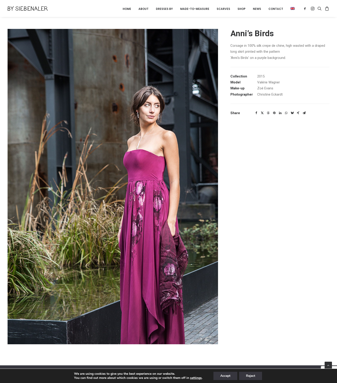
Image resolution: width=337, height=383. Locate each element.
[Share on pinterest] (274, 113)
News (257, 9)
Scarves (223, 9)
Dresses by (164, 9)
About (143, 9)
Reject (250, 376)
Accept (225, 376)
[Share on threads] (268, 113)
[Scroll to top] (328, 365)
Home (127, 9)
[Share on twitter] (262, 113)
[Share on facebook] (256, 113)
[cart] (326, 8)
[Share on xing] (298, 113)
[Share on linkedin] (280, 113)
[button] (291, 8)
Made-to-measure (194, 9)
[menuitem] (126, 8)
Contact (275, 9)
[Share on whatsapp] (286, 113)
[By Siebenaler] (28, 8)
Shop (242, 9)
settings (196, 378)
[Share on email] (304, 113)
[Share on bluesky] (292, 113)
